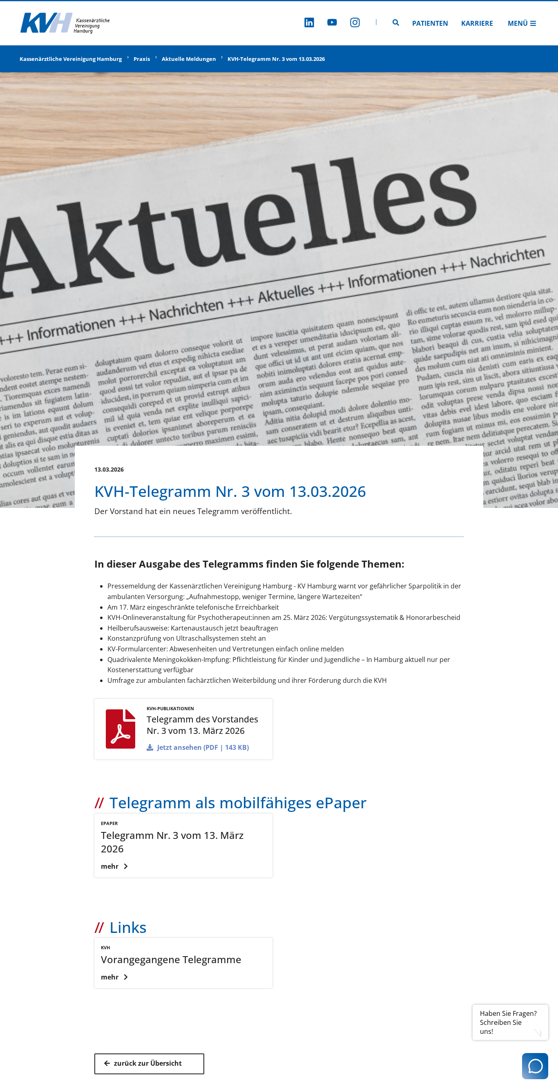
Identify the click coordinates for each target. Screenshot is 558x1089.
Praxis (142, 59)
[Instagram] (355, 23)
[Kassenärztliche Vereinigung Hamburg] (65, 23)
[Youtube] (332, 23)
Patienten (430, 23)
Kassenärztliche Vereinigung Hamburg (71, 59)
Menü (518, 23)
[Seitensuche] (396, 23)
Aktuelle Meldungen (189, 59)
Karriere (477, 23)
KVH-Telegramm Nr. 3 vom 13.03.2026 (276, 59)
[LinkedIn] (309, 23)
